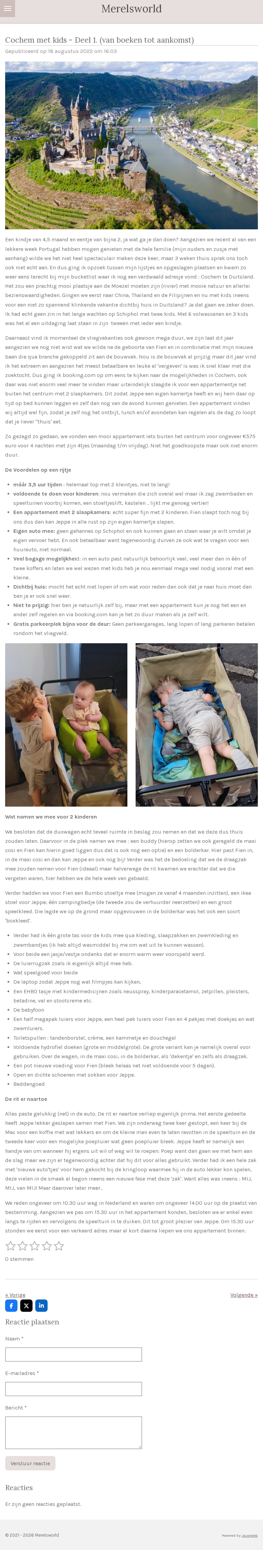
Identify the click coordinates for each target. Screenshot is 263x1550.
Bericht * (16, 1407)
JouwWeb (250, 1535)
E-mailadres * (22, 1373)
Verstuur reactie (30, 1463)
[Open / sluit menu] (7, 8)
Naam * (14, 1338)
